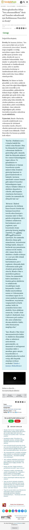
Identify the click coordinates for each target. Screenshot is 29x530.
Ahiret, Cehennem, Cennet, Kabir (12, 409)
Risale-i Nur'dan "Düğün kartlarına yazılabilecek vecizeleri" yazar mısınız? (14, 467)
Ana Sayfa (3, 6)
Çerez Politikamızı (18, 523)
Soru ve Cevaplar (11, 6)
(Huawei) (22, 506)
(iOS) (18, 506)
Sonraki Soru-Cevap (19, 395)
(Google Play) (12, 506)
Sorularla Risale (7, 406)
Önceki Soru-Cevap (10, 395)
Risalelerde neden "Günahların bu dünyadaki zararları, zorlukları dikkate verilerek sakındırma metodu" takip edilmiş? (14, 441)
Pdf (18, 412)
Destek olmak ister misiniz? (21, 515)
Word (11, 412)
